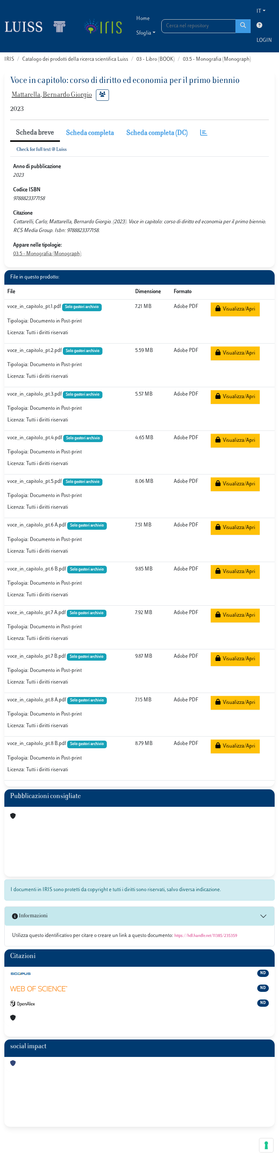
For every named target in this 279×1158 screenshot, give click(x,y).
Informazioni (33, 916)
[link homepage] (38, 26)
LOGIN (264, 40)
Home (143, 18)
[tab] (204, 133)
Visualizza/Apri (238, 309)
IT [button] (258, 11)
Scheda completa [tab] (90, 133)
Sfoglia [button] (143, 33)
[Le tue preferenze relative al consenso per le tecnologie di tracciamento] (266, 1145)
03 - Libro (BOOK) (155, 59)
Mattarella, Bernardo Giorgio (52, 95)
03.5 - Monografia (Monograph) (217, 59)
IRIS (9, 59)
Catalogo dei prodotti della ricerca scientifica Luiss (75, 59)
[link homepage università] (103, 26)
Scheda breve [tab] (35, 133)
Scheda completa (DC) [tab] (157, 133)
